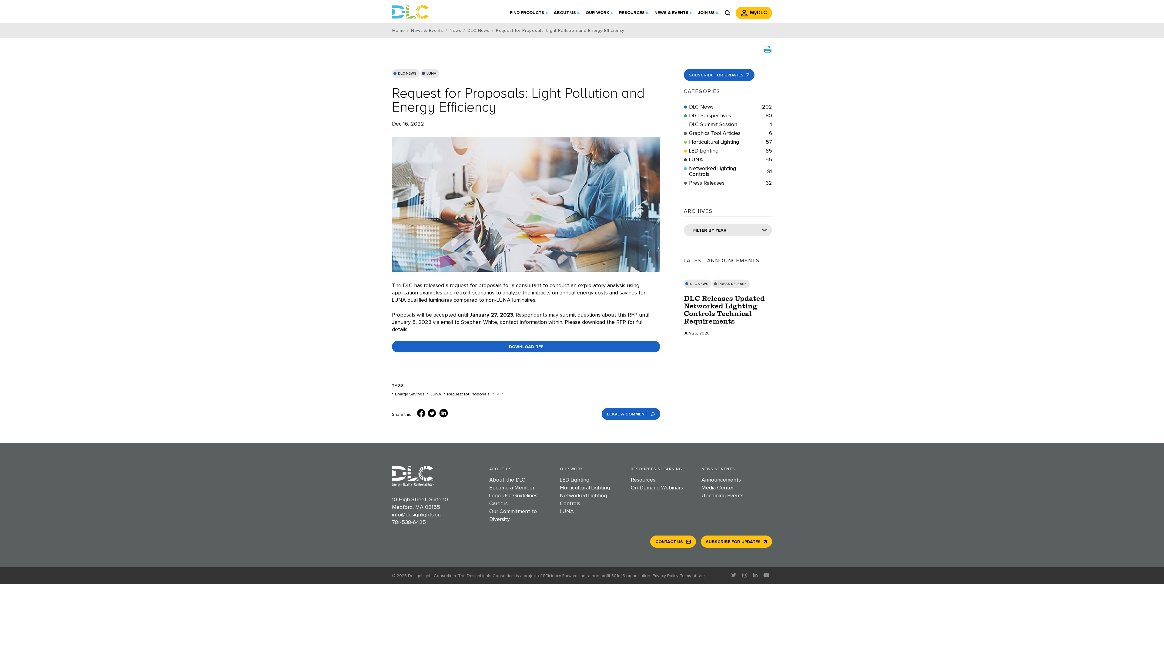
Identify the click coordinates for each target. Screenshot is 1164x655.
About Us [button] (565, 13)
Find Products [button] (527, 13)
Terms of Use (692, 576)
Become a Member (511, 488)
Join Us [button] (706, 13)
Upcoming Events (722, 496)
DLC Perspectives (730, 116)
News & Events (427, 31)
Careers (498, 503)
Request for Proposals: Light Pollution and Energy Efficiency (518, 100)
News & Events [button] (671, 13)
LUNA (431, 74)
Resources (643, 480)
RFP (499, 394)
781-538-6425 (409, 522)
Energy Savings (409, 394)
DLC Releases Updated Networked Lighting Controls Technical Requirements (724, 309)
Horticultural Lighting (730, 142)
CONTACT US (669, 542)
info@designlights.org (417, 515)
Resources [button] (632, 13)
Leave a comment (627, 414)
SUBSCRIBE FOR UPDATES (717, 75)
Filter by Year (710, 230)
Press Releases (730, 183)
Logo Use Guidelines (513, 496)
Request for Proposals (468, 394)
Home (398, 31)
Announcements (721, 480)
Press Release (732, 284)
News (455, 31)
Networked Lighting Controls (730, 171)
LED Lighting (730, 151)
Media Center (717, 488)
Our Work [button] (597, 13)
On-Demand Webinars (657, 488)
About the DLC (507, 480)
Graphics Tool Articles (730, 133)
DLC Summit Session (730, 124)
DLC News (407, 74)
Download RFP (526, 347)
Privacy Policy (665, 576)
